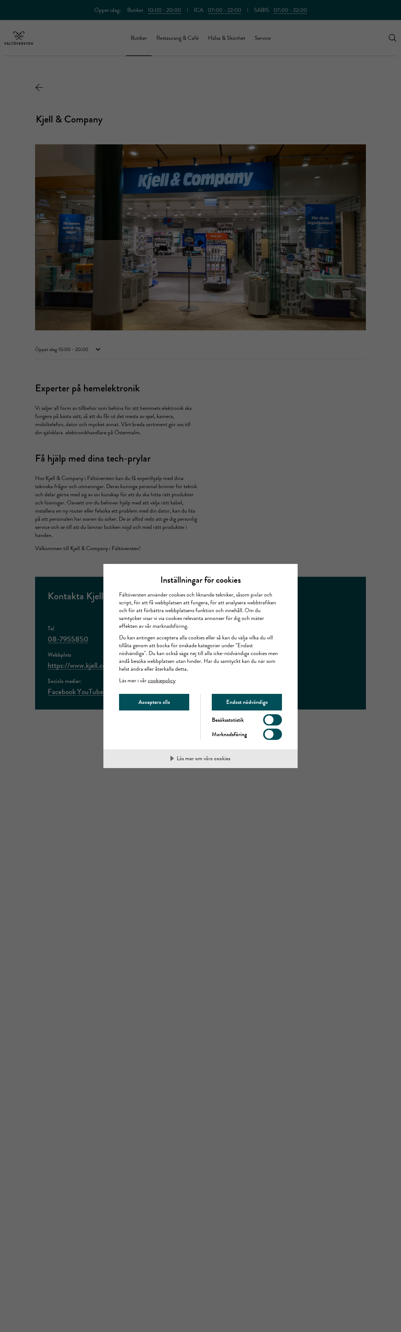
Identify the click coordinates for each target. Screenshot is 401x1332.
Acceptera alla (154, 702)
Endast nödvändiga (247, 702)
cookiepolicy (161, 680)
